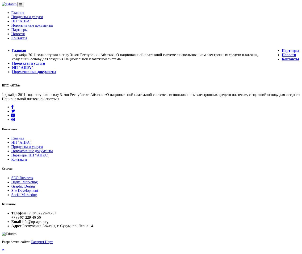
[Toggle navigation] (20, 4)
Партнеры (19, 30)
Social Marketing (24, 195)
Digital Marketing (24, 182)
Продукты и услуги (27, 17)
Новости (18, 34)
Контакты (19, 38)
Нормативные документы (32, 25)
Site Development (24, 190)
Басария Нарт (42, 242)
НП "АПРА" (21, 21)
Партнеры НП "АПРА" (30, 155)
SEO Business (22, 178)
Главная (17, 13)
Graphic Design (23, 186)
